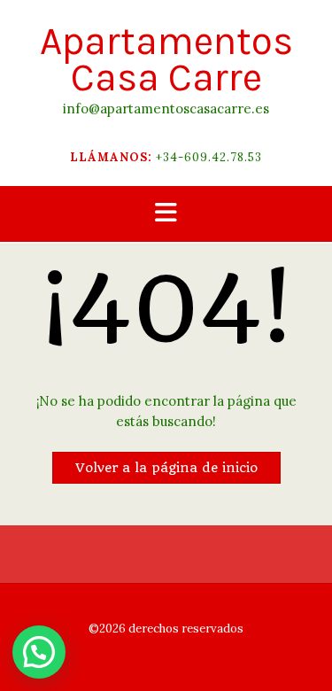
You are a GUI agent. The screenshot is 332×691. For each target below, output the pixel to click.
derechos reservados (184, 628)
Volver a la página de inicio (166, 468)
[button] (166, 214)
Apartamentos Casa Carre (166, 59)
